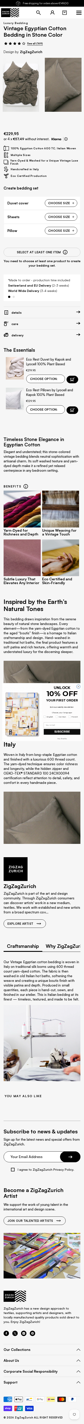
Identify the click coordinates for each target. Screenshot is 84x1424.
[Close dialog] (78, 686)
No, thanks (62, 738)
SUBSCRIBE (62, 731)
